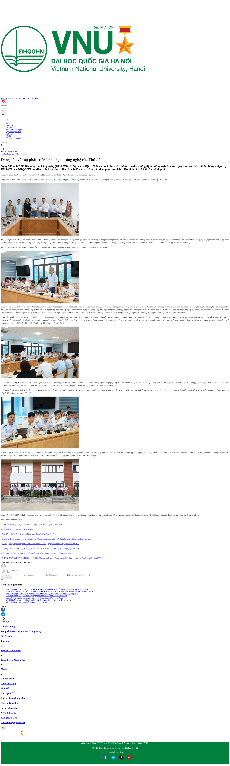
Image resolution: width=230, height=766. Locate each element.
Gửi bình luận (6, 577)
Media (4, 669)
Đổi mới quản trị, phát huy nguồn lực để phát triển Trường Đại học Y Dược (34, 598)
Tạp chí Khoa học (10, 703)
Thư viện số (5, 98)
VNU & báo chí (8, 713)
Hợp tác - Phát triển (11, 650)
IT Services (29, 98)
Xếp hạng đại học (9, 717)
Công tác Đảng (8, 683)
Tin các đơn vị (8, 678)
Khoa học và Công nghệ (13, 660)
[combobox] (4, 102)
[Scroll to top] (3, 728)
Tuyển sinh (6, 636)
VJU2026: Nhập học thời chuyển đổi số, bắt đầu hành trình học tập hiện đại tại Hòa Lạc (39, 600)
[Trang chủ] (73, 96)
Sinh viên (9, 134)
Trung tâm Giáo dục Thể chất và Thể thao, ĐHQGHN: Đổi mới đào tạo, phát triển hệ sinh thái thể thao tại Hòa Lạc (49, 591)
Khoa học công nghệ (14, 130)
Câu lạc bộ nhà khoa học (13, 698)
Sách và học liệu (9, 708)
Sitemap (36, 98)
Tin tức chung (22, 154)
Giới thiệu (9, 125)
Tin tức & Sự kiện (8, 154)
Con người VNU (9, 693)
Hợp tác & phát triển (13, 132)
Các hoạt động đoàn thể (13, 722)
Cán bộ (8, 136)
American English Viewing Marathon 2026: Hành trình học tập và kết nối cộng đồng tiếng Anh (42, 594)
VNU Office (15, 98)
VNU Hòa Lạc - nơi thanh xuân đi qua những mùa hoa (26, 602)
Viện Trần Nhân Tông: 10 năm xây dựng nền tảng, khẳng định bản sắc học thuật (36, 596)
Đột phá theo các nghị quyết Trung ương (21, 631)
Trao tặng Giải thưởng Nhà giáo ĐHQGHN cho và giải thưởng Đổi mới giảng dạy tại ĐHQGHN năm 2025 (47, 589)
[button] (115, 609)
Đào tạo (9, 127)
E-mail (22, 98)
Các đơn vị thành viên (14, 138)
